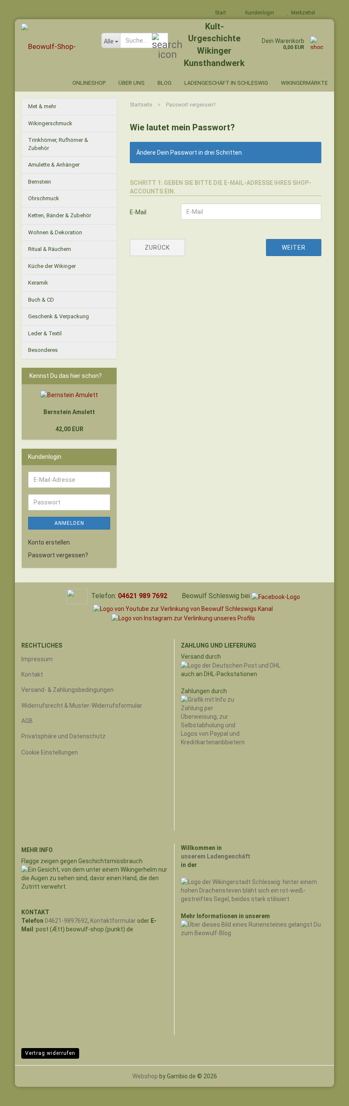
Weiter (294, 247)
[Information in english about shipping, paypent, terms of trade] (77, 596)
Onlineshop (89, 83)
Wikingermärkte (304, 83)
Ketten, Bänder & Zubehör (59, 215)
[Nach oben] (325, 1093)
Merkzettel (302, 13)
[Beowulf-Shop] (55, 46)
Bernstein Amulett (69, 412)
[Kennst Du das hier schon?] (108, 376)
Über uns (131, 83)
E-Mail (138, 212)
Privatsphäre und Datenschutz (63, 736)
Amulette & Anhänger (54, 164)
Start (220, 13)
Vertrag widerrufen (50, 1053)
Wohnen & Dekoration (55, 232)
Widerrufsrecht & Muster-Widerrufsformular (81, 705)
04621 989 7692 (142, 596)
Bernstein (39, 182)
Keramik (38, 282)
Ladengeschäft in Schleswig (226, 83)
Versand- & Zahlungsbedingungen (67, 689)
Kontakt (32, 674)
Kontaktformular (113, 920)
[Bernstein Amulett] (69, 395)
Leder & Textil (45, 333)
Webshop (145, 1076)
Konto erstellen (49, 542)
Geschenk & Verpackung (58, 316)
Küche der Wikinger (52, 266)
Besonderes (43, 350)
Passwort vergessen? (58, 555)
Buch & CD (41, 300)
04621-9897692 (66, 920)
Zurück (157, 247)
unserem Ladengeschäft (215, 856)
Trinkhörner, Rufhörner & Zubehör (58, 144)
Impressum (37, 659)
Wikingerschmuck (50, 123)
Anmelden (69, 523)
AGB (27, 720)
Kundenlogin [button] (258, 13)
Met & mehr (42, 106)
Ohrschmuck (43, 198)
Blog (164, 83)
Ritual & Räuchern (49, 249)
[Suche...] (160, 41)
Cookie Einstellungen (49, 752)
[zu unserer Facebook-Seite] (276, 596)
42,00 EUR (69, 429)
